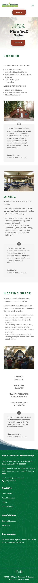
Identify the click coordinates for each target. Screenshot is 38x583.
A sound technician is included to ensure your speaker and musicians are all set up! (19, 336)
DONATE (19, 12)
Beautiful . (18, 320)
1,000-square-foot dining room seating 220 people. (17, 222)
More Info (6, 525)
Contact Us (18, 42)
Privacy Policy (7, 506)
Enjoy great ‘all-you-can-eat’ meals (19, 218)
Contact (5, 502)
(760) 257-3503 (10, 481)
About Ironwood (8, 498)
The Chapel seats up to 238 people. (19, 315)
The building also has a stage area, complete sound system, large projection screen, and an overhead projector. (19, 328)
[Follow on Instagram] (21, 572)
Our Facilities (7, 494)
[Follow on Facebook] (17, 572)
